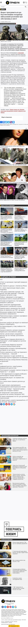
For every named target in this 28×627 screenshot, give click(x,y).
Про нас (2, 621)
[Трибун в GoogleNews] (14, 404)
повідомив (21, 53)
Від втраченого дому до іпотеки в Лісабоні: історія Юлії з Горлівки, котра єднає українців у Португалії (20, 485)
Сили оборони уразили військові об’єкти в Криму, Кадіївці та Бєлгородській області (6, 244)
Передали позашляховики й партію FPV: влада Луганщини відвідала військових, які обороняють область (21, 257)
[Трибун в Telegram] (12, 404)
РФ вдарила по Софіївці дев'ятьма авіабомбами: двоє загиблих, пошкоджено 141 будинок (7, 230)
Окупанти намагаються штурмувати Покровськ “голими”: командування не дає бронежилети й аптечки (6, 270)
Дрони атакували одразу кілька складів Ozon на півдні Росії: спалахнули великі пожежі (7, 217)
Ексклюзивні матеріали (10, 435)
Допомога (13, 624)
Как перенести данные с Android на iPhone (13, 286)
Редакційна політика (9, 621)
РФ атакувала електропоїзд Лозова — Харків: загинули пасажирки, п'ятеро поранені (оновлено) (20, 217)
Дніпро (2, 624)
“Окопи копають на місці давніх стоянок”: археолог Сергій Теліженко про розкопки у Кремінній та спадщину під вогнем (19, 477)
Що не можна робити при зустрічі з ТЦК (19, 561)
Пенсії (10, 624)
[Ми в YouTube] (6, 404)
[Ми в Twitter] (4, 404)
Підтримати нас (14, 626)
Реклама (10, 622)
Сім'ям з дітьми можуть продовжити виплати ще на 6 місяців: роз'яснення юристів (12, 335)
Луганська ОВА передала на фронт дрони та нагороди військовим (21, 269)
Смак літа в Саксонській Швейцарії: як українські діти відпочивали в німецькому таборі (20, 467)
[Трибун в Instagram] (9, 404)
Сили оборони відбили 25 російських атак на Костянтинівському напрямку (21, 244)
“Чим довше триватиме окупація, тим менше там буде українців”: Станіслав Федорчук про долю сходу (12, 293)
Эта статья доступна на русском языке (7, 23)
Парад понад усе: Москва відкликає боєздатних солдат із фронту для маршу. (13, 111)
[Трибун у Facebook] (1, 404)
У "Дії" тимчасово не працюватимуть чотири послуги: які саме (18, 588)
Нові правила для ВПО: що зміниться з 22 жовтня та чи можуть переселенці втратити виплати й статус (20, 449)
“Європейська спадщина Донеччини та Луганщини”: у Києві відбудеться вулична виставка (13, 340)
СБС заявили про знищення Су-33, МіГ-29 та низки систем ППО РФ (21, 230)
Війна (3, 9)
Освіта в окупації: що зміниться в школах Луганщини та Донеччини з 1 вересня (20, 458)
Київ (5, 624)
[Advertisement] (14, 420)
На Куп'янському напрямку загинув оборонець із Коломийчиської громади (7, 256)
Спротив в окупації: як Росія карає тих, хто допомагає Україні (20, 440)
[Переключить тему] (25, 2)
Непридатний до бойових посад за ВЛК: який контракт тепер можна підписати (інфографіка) (20, 571)
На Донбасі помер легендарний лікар (17, 579)
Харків (7, 624)
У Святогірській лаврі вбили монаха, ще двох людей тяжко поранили (20, 552)
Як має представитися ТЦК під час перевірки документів (20, 543)
